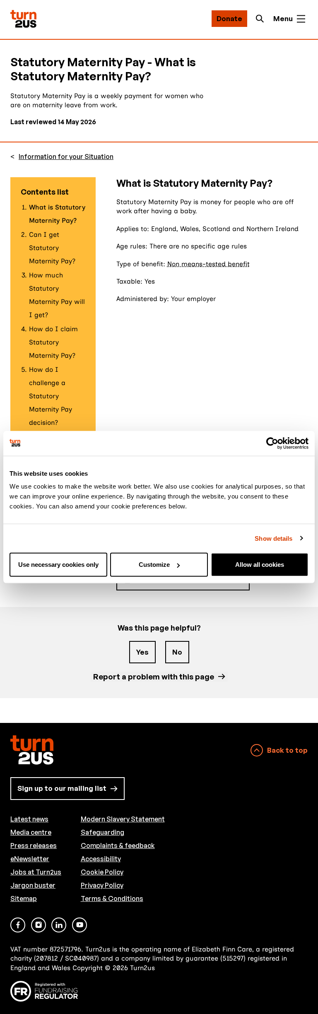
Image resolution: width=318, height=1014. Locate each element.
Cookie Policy (102, 872)
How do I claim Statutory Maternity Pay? (53, 342)
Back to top (287, 750)
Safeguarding (102, 832)
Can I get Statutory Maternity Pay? (52, 248)
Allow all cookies (259, 564)
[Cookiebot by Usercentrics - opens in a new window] (272, 443)
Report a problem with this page (153, 676)
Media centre (30, 832)
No (177, 652)
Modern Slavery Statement (123, 819)
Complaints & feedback (118, 845)
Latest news (29, 819)
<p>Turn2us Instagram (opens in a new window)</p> (38, 925)
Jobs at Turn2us (35, 872)
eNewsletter (29, 859)
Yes (142, 652)
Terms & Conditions (112, 898)
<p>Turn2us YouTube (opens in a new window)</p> (79, 925)
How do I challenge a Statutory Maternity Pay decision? (50, 396)
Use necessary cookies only (58, 564)
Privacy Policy (102, 885)
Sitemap (23, 898)
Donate (229, 18)
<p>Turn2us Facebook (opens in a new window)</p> (17, 925)
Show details (273, 538)
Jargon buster (32, 885)
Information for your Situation (66, 157)
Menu (283, 18)
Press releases (33, 845)
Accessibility (101, 859)
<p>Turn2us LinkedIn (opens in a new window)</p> (58, 925)
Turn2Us (23, 19)
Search (262, 18)
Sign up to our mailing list (61, 788)
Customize (154, 564)
